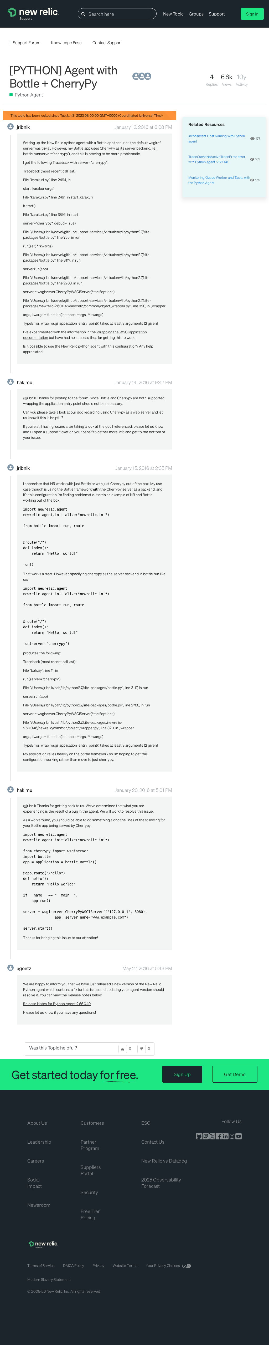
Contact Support (107, 42)
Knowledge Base (66, 42)
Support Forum (26, 42)
